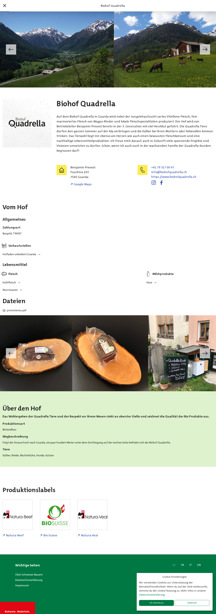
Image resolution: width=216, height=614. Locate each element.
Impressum (22, 585)
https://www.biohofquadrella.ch (173, 177)
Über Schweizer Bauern (29, 574)
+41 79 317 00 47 (162, 167)
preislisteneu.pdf (16, 310)
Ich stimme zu (157, 602)
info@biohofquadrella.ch (169, 172)
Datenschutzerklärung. (152, 594)
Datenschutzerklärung (29, 580)
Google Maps (83, 184)
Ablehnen (192, 602)
